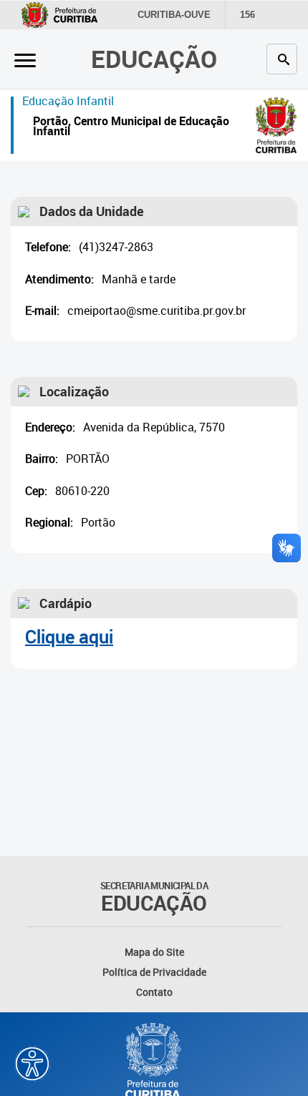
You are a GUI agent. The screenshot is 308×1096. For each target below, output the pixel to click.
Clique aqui (69, 636)
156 (247, 14)
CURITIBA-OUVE (174, 14)
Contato (154, 992)
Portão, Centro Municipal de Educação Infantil (131, 128)
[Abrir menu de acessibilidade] (32, 1064)
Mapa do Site (154, 952)
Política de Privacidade (154, 972)
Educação (154, 58)
